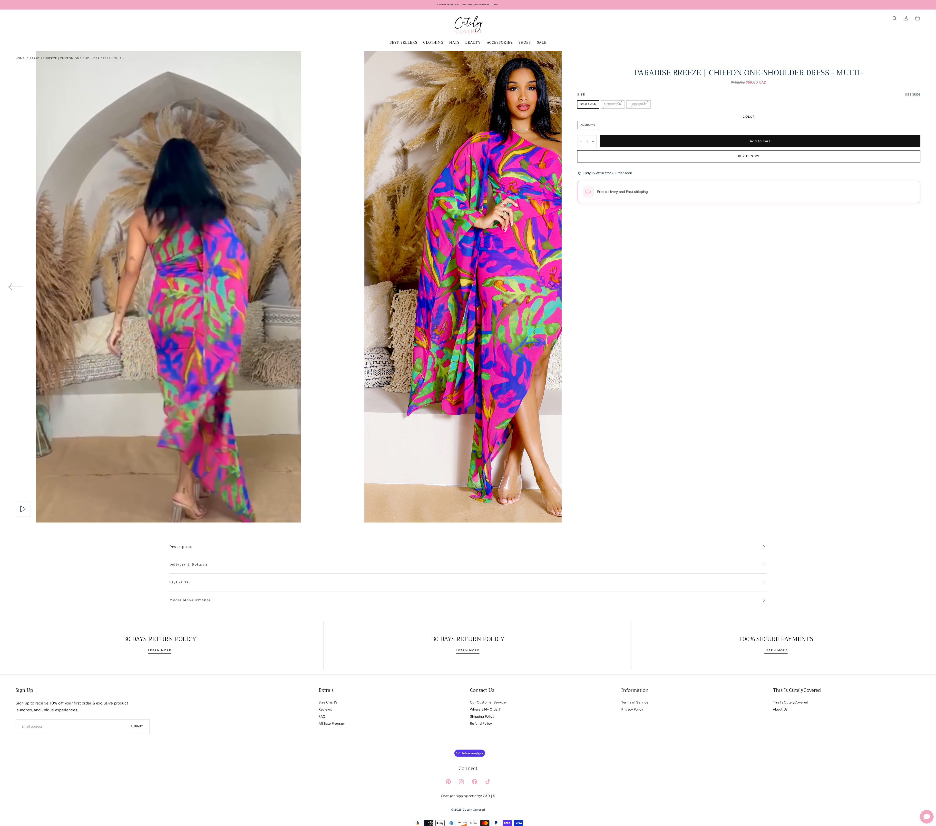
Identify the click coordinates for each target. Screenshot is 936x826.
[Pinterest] (448, 781)
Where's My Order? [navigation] (485, 709)
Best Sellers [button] (403, 42)
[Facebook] (474, 781)
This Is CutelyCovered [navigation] (790, 702)
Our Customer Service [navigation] (488, 702)
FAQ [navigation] (322, 716)
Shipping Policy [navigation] (482, 716)
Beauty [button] (473, 42)
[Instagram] (461, 781)
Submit (137, 726)
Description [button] (181, 547)
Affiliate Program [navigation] (332, 724)
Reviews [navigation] (325, 709)
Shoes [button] (524, 42)
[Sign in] (906, 18)
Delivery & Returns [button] (188, 564)
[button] (894, 18)
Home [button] (20, 58)
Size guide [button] (912, 94)
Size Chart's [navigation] (328, 702)
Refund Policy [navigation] (481, 724)
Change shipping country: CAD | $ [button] (468, 796)
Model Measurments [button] (190, 600)
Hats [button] (454, 42)
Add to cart (760, 141)
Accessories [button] (500, 42)
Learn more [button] (159, 650)
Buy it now (749, 156)
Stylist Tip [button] (180, 582)
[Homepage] (468, 25)
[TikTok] (487, 781)
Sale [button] (541, 42)
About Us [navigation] (780, 709)
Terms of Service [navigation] (634, 702)
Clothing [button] (433, 42)
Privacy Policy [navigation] (632, 709)
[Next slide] (546, 286)
